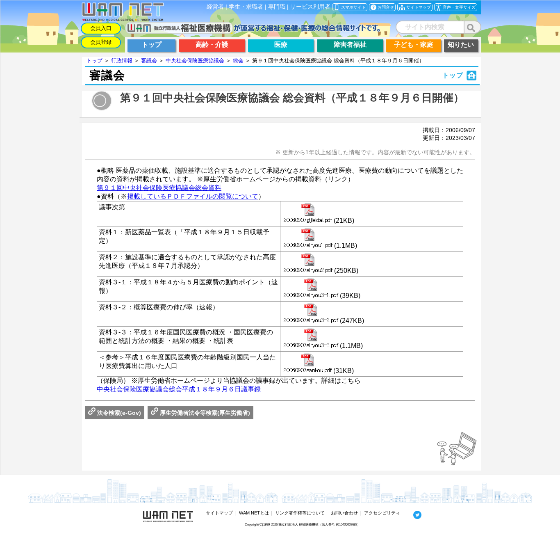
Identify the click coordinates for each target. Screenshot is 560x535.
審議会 (149, 60)
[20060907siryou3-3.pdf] (311, 339)
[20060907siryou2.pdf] (308, 263)
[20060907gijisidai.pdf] (308, 213)
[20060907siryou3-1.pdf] (311, 289)
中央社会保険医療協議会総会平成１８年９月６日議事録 (179, 389)
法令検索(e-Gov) (118, 412)
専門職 (276, 7)
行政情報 (121, 60)
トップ (94, 60)
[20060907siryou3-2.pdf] (311, 314)
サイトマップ (219, 512)
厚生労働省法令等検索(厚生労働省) (204, 412)
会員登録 (101, 42)
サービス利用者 (310, 7)
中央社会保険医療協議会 (195, 60)
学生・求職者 (246, 7)
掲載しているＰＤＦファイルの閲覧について (192, 196)
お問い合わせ (344, 512)
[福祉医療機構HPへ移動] (252, 31)
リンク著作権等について (300, 512)
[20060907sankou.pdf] (307, 364)
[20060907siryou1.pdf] (308, 238)
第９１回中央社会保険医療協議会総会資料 (159, 187)
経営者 (215, 7)
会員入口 (101, 28)
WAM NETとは (254, 512)
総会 (238, 60)
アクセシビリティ (382, 512)
